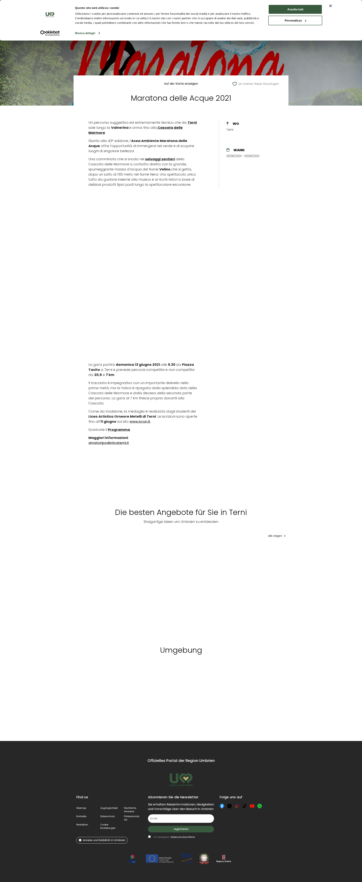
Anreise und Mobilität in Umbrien (104, 840)
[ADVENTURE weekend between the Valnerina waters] (137, 590)
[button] (108, 826)
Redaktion (82, 824)
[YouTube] (252, 806)
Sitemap (81, 808)
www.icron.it (140, 421)
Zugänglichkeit (109, 808)
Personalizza (293, 20)
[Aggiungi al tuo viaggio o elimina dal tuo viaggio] (101, 675)
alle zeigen (275, 536)
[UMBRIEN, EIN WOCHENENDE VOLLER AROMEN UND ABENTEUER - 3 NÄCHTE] (268, 590)
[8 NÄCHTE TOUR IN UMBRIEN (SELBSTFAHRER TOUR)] (96, 590)
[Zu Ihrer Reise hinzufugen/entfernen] (113, 548)
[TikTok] (244, 806)
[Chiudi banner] (330, 6)
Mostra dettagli (85, 33)
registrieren (181, 829)
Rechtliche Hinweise (130, 809)
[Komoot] (259, 806)
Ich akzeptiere (174, 837)
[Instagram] (237, 806)
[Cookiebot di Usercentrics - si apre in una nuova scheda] (50, 33)
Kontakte (81, 816)
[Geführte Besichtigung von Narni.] (175, 590)
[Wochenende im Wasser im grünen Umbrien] (315, 590)
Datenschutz (107, 816)
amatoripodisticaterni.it (108, 442)
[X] (229, 806)
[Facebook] (222, 806)
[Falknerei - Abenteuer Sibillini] (218, 590)
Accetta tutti (295, 9)
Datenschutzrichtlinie (183, 837)
